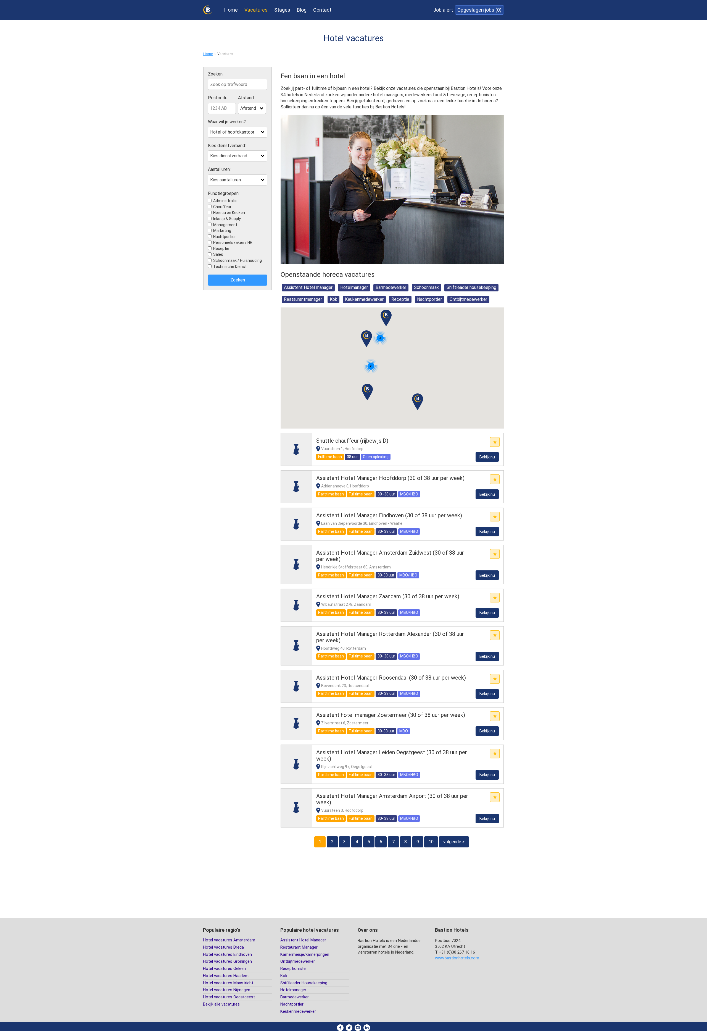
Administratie (225, 201)
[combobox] (252, 108)
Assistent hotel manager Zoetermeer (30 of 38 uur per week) (390, 715)
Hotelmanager (354, 287)
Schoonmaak (426, 287)
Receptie (221, 248)
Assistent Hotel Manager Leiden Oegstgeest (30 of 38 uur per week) (391, 755)
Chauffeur (222, 207)
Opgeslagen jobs (479, 10)
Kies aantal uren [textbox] (225, 179)
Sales (218, 254)
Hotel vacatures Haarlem (226, 975)
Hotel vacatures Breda (223, 947)
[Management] (296, 449)
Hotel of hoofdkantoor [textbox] (232, 132)
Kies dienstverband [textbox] (228, 155)
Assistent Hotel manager (308, 287)
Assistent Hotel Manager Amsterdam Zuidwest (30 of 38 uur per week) (390, 555)
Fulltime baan (330, 457)
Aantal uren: (219, 169)
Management (225, 225)
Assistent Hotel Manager (303, 940)
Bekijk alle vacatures (221, 1004)
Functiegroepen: (223, 193)
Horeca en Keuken (229, 212)
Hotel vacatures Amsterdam (229, 940)
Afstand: (246, 97)
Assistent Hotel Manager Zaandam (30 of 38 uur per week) (387, 596)
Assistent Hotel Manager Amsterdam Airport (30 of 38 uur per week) (392, 799)
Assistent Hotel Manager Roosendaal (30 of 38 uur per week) (391, 677)
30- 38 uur (386, 531)
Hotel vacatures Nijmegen (226, 989)
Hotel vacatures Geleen (224, 968)
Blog (302, 10)
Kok (333, 299)
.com (457, 958)
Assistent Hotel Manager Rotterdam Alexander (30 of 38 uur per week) (390, 637)
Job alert (443, 10)
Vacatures (256, 10)
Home (231, 10)
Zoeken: (215, 74)
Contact (322, 10)
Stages (282, 10)
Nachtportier (224, 236)
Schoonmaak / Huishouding (237, 260)
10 (431, 841)
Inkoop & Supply (227, 218)
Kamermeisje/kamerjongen (304, 954)
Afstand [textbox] (248, 108)
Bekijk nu (487, 457)
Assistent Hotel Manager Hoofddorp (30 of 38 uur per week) (390, 478)
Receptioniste (293, 968)
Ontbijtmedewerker (468, 299)
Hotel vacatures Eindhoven (227, 954)
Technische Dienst (230, 266)
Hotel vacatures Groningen (227, 961)
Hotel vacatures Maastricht (228, 982)
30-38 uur (386, 575)
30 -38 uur (386, 494)
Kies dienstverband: (227, 145)
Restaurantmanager (303, 299)
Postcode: (218, 97)
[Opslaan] (495, 442)
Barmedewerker (391, 287)
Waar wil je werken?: (227, 121)
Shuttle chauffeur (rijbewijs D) (352, 440)
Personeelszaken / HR (232, 242)
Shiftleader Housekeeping (303, 982)
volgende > (454, 841)
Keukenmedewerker (364, 299)
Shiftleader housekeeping (471, 287)
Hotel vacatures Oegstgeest (229, 997)
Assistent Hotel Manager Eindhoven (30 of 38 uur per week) (389, 515)
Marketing (222, 230)
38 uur (352, 457)
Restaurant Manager (299, 947)
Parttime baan (331, 494)
